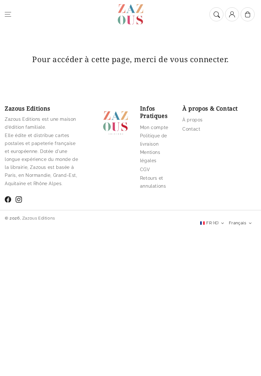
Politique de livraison (153, 139)
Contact (191, 129)
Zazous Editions (38, 218)
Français (237, 223)
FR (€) (212, 223)
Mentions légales (150, 156)
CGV (145, 169)
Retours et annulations (153, 182)
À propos (192, 119)
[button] (8, 14)
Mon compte (154, 127)
